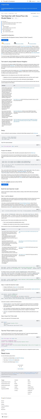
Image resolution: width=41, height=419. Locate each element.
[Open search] (27, 1)
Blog (15, 381)
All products (3, 409)
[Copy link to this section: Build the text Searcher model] (20, 189)
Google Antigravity (31, 388)
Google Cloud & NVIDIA (5, 388)
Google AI (2, 407)
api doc (16, 287)
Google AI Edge (5, 4)
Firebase (29, 385)
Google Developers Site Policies (30, 373)
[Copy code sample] (39, 136)
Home (2, 13)
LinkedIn (16, 387)
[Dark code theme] (37, 136)
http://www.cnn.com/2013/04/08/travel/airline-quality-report (24, 87)
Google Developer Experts (5, 385)
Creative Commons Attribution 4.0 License (30, 372)
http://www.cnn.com (22, 247)
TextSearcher (10, 359)
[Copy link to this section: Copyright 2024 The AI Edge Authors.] (15, 35)
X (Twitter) (16, 388)
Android (16, 361)
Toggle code (5, 40)
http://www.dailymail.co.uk (18, 111)
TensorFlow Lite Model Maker (26, 46)
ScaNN (20, 70)
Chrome (29, 383)
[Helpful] (37, 13)
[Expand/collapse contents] (7, 21)
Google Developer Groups (5, 383)
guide (16, 358)
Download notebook (32, 43)
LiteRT (16, 13)
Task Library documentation (9, 349)
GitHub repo (12, 65)
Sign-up (24, 8)
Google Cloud (30, 390)
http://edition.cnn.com (17, 99)
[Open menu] (2, 1)
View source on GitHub (19, 43)
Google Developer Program (5, 381)
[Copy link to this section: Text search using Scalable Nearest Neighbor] (28, 61)
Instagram (16, 385)
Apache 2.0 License (16, 373)
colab (25, 204)
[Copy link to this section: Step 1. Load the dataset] (14, 196)
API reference (21, 358)
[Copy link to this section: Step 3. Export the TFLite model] (18, 316)
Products (6, 13)
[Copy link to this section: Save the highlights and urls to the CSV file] (23, 182)
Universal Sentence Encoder (24, 203)
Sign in (38, 1)
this (11, 207)
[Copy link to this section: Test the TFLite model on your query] (23, 330)
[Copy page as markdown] (16, 18)
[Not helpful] (39, 13)
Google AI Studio (30, 387)
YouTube (16, 390)
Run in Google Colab (6, 43)
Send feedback (35, 16)
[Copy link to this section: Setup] (6, 130)
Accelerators (3, 387)
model (20, 177)
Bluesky (16, 383)
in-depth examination (35, 289)
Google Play (30, 392)
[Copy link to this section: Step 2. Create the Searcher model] (20, 285)
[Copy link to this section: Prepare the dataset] (12, 150)
